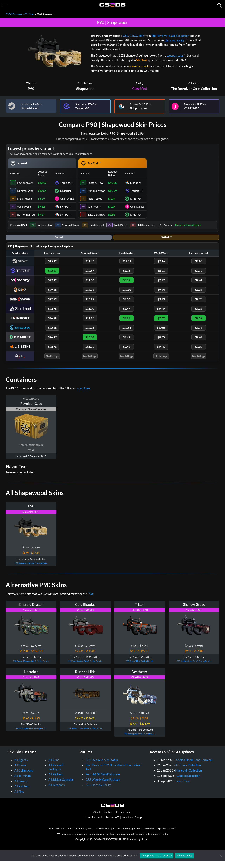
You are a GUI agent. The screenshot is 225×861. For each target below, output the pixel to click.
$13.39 (89, 289)
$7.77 (161, 280)
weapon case (175, 55)
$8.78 (198, 327)
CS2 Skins (29, 14)
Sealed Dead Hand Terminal (194, 760)
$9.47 (126, 308)
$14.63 (89, 261)
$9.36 (126, 299)
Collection (194, 83)
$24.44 (161, 308)
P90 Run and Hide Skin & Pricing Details (85, 728)
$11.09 (89, 346)
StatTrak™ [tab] (166, 237)
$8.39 (198, 308)
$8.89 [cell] (41, 198)
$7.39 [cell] (111, 198)
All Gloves (20, 781)
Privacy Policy (124, 811)
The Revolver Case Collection (170, 36)
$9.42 (126, 337)
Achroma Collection (188, 765)
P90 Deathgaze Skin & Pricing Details (139, 733)
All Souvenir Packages (56, 767)
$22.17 (52, 270)
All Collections (23, 770)
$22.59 (52, 299)
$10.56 (126, 327)
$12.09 (126, 261)
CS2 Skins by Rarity (98, 785)
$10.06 (161, 327)
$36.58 (52, 318)
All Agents (21, 760)
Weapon (31, 83)
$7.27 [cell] (111, 206)
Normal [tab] (59, 237)
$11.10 (89, 308)
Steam (145, 839)
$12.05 (89, 327)
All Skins (53, 760)
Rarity (139, 83)
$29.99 (52, 280)
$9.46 (161, 261)
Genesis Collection (188, 776)
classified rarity (174, 40)
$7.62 (161, 318)
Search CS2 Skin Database (103, 774)
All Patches (21, 786)
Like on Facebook (92, 817)
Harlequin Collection (188, 770)
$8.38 (198, 346)
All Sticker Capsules (60, 779)
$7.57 (198, 318)
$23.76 (52, 346)
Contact (108, 811)
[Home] (112, 5)
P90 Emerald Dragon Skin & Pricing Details (31, 661)
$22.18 (52, 327)
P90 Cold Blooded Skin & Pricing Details (85, 661)
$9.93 (161, 299)
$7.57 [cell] (41, 214)
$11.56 (89, 280)
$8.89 (126, 280)
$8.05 (161, 337)
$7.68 (198, 337)
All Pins (19, 791)
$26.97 (52, 337)
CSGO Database (14, 14)
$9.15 (126, 270)
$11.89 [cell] (112, 190)
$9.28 (198, 289)
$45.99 (52, 261)
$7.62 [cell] (41, 206)
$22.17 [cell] (42, 182)
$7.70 (198, 270)
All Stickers (55, 774)
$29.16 (52, 289)
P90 (31, 88)
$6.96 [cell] (111, 214)
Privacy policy (184, 855)
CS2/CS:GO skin (133, 36)
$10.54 (89, 337)
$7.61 (198, 280)
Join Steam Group (132, 817)
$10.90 (126, 289)
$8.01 (161, 270)
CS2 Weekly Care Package (103, 779)
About (96, 811)
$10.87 (89, 299)
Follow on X (112, 817)
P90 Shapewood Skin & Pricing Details (31, 563)
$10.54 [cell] (42, 190)
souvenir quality (139, 66)
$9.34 (161, 289)
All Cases (20, 765)
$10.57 (89, 270)
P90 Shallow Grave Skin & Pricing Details (194, 661)
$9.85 (198, 261)
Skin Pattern (85, 83)
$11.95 (89, 318)
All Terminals (22, 776)
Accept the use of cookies (157, 855)
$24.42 (161, 346)
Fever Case (183, 781)
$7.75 (198, 299)
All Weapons (56, 785)
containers (84, 388)
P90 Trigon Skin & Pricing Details (139, 661)
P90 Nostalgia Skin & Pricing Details (31, 728)
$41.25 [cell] (112, 182)
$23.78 (52, 308)
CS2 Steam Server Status (102, 760)
